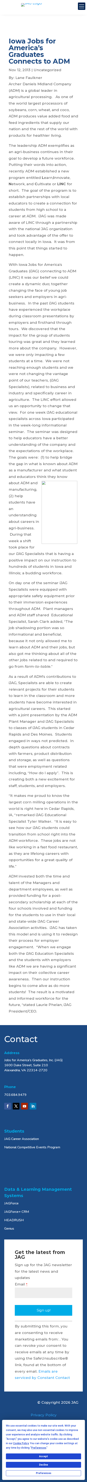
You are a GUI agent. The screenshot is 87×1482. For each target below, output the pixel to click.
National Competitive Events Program (32, 1147)
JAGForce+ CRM (16, 1211)
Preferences (43, 1473)
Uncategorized (47, 70)
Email (21, 1284)
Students (14, 1131)
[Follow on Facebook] (7, 1106)
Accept (43, 1456)
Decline (43, 1464)
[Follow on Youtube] (24, 1106)
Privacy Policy (44, 1415)
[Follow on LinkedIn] (33, 1106)
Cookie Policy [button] (21, 1443)
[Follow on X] (16, 1106)
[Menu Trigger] (81, 6)
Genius (9, 1228)
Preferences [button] (38, 1447)
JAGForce (11, 1203)
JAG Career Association (21, 1139)
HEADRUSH (14, 1220)
